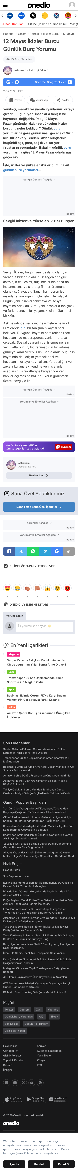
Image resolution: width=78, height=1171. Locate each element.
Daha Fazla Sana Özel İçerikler (36, 506)
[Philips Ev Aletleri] (10, 15)
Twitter (9, 1009)
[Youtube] (31, 1082)
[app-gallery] (59, 1099)
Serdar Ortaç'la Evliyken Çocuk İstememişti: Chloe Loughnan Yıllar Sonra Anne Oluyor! (37, 662)
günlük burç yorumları (20, 170)
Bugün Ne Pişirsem (36, 1023)
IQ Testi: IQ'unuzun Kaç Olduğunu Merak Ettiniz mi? (34, 992)
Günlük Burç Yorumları (19, 59)
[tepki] (7, 588)
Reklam (7, 1065)
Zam (38, 1009)
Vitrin (12, 707)
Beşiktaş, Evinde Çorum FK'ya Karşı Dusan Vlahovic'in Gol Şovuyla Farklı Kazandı (36, 697)
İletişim (7, 1069)
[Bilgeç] (68, 15)
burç (57, 128)
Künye (41, 1060)
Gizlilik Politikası (12, 1055)
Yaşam (22, 33)
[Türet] (56, 15)
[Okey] (21, 15)
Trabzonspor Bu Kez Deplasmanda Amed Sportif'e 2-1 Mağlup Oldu (35, 680)
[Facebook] (15, 1082)
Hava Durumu (11, 869)
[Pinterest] (40, 1082)
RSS (39, 1065)
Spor (11, 671)
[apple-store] (14, 1099)
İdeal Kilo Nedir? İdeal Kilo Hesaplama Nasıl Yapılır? (34, 953)
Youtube (53, 1009)
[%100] (33, 15)
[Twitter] (23, 1082)
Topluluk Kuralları (13, 1060)
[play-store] (36, 1099)
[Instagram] (6, 1082)
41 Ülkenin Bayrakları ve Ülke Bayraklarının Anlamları (35, 977)
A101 (41, 1016)
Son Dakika (11, 1023)
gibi (23, 328)
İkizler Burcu (51, 33)
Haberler (8, 33)
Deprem (25, 1009)
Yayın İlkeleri (44, 1055)
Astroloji (35, 33)
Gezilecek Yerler (15, 1030)
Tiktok (54, 1016)
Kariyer (41, 1045)
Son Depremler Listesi (16, 876)
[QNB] (45, 15)
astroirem (31, 70)
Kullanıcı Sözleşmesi (49, 1050)
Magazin (14, 654)
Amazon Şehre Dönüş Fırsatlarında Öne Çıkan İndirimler (38, 715)
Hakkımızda (10, 1045)
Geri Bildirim (10, 1050)
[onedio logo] (36, 1123)
